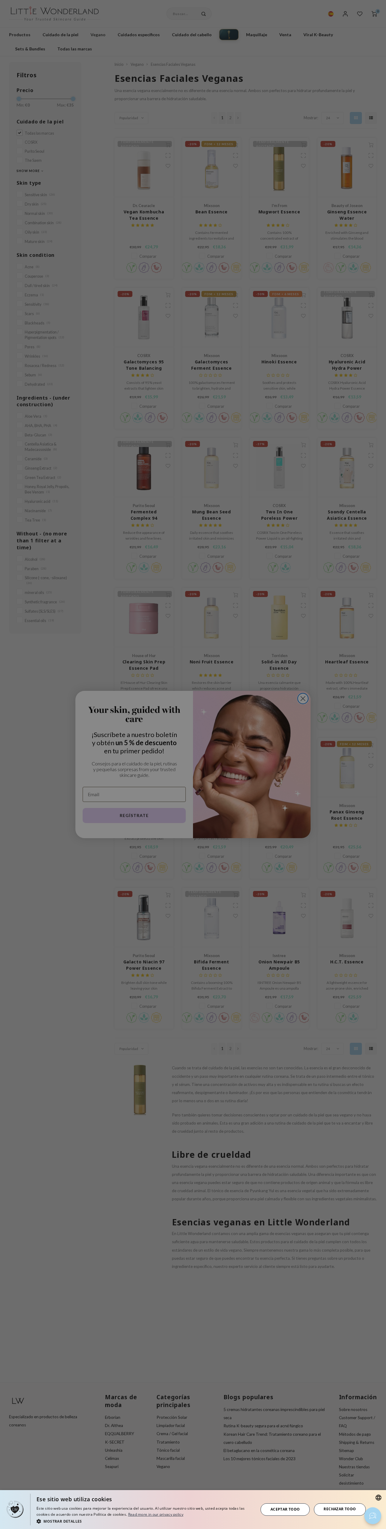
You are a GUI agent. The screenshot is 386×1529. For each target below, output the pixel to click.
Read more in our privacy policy (155, 1514)
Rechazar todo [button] (340, 1508)
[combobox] (378, 1498)
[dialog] (193, 1509)
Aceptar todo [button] (285, 1509)
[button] (144, 1521)
